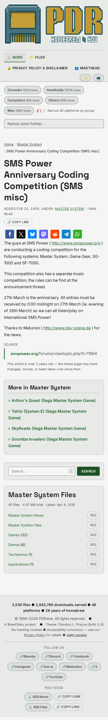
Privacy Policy (34, 635)
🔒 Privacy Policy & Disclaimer (37, 68)
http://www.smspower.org (76, 243)
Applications (18, 564)
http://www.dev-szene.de (67, 327)
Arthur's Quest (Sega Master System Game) (54, 400)
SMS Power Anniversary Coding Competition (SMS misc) (46, 180)
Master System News (25, 515)
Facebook (79, 656)
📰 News (15, 57)
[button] (9, 234)
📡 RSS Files (38, 707)
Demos (14, 545)
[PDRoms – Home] (54, 24)
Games (14, 535)
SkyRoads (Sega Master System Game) (49, 428)
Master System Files (24, 525)
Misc (19, 110)
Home (9, 144)
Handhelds (64, 90)
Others (61, 100)
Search (88, 471)
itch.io (46, 667)
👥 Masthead (87, 68)
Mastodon (72, 667)
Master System (29, 144)
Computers (23, 100)
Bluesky (27, 656)
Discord (53, 656)
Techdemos (17, 554)
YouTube (54, 677)
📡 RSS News (38, 697)
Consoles (23, 90)
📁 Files (37, 57)
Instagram (21, 667)
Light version (77, 635)
